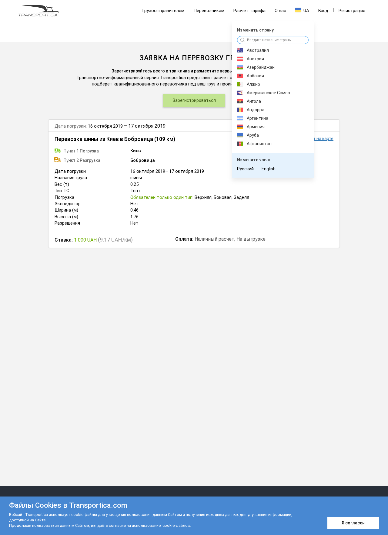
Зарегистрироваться (194, 100)
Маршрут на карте (315, 138)
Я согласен (353, 522)
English (269, 168)
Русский (245, 168)
